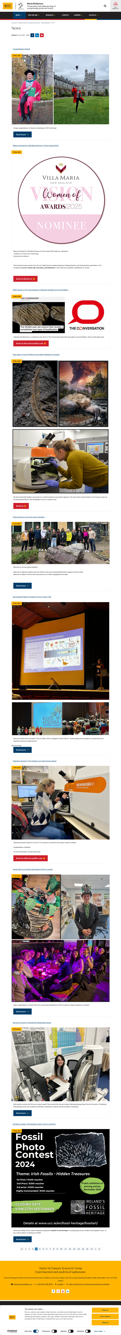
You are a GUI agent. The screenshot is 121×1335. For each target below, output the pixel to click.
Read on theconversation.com (30, 343)
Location (60, 1284)
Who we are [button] (32, 15)
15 (83, 1249)
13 (74, 1249)
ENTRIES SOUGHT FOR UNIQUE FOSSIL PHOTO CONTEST (34, 1124)
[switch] (54, 1331)
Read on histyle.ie (24, 278)
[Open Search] (105, 6)
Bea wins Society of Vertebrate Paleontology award (32, 1023)
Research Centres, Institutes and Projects (29, 22)
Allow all (105, 1310)
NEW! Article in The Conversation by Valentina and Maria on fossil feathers (40, 290)
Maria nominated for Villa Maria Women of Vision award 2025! (36, 146)
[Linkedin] (67, 1291)
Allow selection (105, 1316)
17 (91, 1249)
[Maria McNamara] (21, 6)
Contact (65, 15)
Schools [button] (92, 15)
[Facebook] (53, 1291)
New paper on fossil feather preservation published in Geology (36, 355)
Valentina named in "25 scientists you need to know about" (35, 761)
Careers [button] (77, 15)
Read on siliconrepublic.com (29, 858)
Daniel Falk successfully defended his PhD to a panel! (33, 869)
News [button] (18, 15)
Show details (98, 1331)
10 (61, 1249)
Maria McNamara (45, 22)
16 (87, 1249)
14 (78, 1249)
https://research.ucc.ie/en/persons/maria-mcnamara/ (88, 1284)
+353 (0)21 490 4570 (44, 1284)
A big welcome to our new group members (29, 517)
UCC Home (14, 22)
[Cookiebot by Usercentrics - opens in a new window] (12, 1331)
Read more (21, 134)
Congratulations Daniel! (21, 49)
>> (99, 1249)
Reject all (105, 1322)
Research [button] (50, 15)
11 (65, 1249)
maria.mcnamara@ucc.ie (22, 1284)
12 (70, 1249)
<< (22, 1249)
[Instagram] (58, 1291)
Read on (20, 506)
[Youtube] (63, 1291)
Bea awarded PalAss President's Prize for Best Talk (32, 597)
